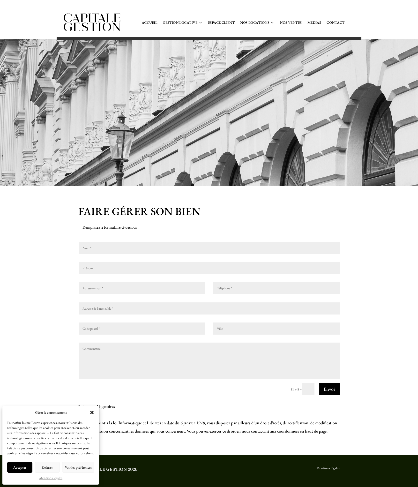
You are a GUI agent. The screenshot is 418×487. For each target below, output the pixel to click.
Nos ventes (291, 22)
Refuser (47, 467)
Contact (336, 22)
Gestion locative (180, 22)
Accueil (149, 22)
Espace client (221, 22)
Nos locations (254, 22)
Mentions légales (50, 478)
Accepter (19, 467)
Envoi (329, 389)
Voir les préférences (78, 467)
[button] (92, 412)
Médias (314, 22)
